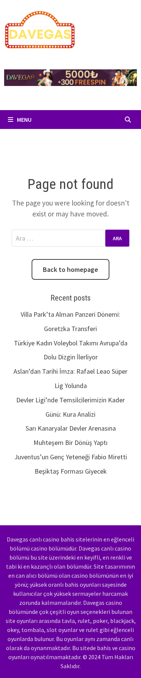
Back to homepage (70, 269)
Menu (24, 119)
